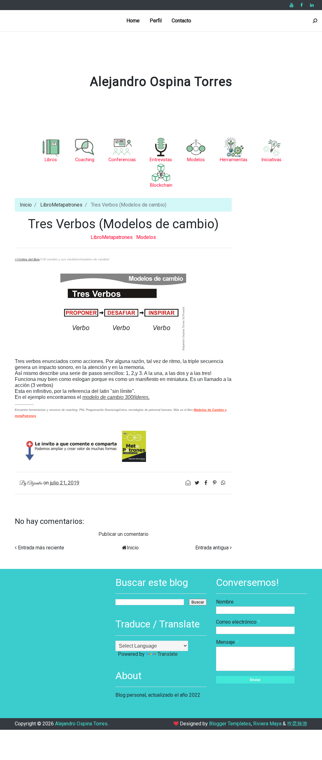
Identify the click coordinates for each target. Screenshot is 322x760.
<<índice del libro (27, 259)
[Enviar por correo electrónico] (188, 483)
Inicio (26, 205)
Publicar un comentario (123, 534)
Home (133, 21)
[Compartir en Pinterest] (215, 483)
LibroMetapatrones (61, 205)
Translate (168, 654)
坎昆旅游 (297, 724)
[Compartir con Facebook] (206, 483)
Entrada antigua (212, 548)
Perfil (156, 21)
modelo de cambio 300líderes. (116, 397)
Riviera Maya (267, 724)
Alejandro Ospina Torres (161, 81)
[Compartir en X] (197, 483)
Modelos (146, 237)
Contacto (181, 21)
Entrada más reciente (41, 548)
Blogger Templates (230, 724)
